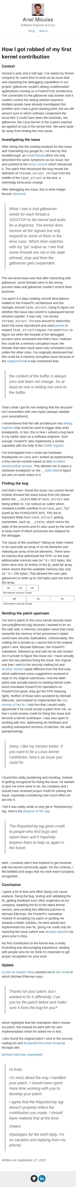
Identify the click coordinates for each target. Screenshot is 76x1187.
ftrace (65, 330)
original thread (17, 361)
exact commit (38, 164)
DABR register (53, 445)
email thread (35, 155)
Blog (31, 31)
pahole (59, 325)
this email (62, 972)
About (43, 31)
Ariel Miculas (38, 19)
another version (13, 669)
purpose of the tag (36, 811)
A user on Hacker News (18, 972)
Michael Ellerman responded (22, 1054)
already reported (57, 932)
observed (19, 194)
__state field (50, 470)
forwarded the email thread (43, 1043)
